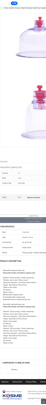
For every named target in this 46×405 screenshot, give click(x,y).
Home (6, 8)
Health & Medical (26, 8)
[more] (32, 363)
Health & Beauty (14, 8)
